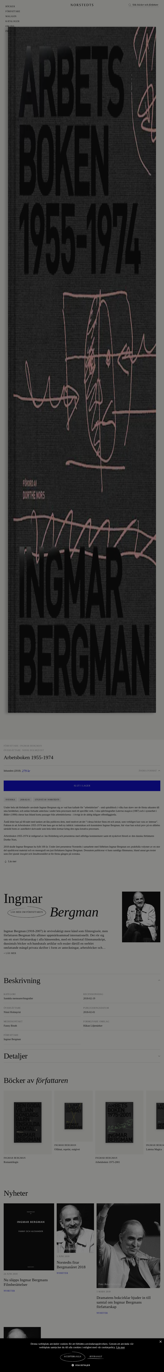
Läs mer (121, 1347)
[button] (82, 1365)
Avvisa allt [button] (95, 1356)
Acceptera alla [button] (72, 1356)
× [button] (160, 1341)
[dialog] (82, 686)
